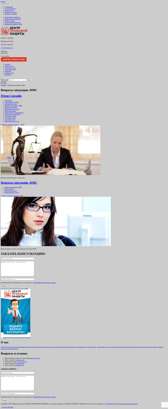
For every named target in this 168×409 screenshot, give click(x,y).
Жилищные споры (11, 107)
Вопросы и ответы (11, 14)
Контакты (8, 75)
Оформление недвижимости (14, 113)
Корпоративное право (12, 109)
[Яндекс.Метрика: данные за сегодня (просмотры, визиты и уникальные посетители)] (7, 407)
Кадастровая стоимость (12, 17)
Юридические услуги (12, 121)
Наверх (3, 1)
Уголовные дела (10, 119)
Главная (7, 64)
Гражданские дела (11, 191)
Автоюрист (8, 100)
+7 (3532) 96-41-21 (7, 48)
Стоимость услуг (10, 68)
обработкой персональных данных (44, 282)
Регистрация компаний (12, 22)
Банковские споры (11, 104)
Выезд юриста (9, 189)
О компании (9, 7)
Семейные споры (10, 116)
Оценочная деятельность (13, 19)
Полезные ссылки (11, 12)
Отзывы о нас (9, 10)
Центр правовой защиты (11, 125)
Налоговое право (10, 111)
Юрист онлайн (9, 21)
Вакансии (8, 71)
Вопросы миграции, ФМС (13, 24)
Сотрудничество (10, 9)
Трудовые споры (10, 118)
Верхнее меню (6, 3)
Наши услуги (9, 66)
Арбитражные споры (12, 102)
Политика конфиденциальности (127, 404)
